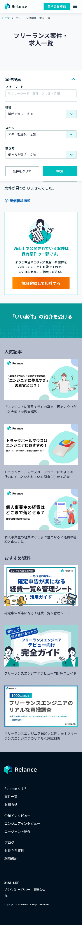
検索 (60, 171)
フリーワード (14, 87)
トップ (6, 18)
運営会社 (39, 889)
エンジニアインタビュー (22, 823)
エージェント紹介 (17, 831)
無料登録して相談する (41, 283)
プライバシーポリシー (17, 889)
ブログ (9, 842)
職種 (8, 107)
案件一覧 (10, 796)
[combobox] (41, 114)
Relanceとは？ (15, 788)
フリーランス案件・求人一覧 (32, 18)
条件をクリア (22, 171)
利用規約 (10, 858)
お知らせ (10, 804)
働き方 (9, 148)
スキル (9, 128)
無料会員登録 (56, 6)
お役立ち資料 (14, 850)
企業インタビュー (17, 815)
